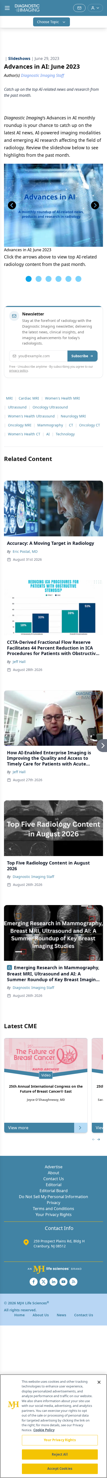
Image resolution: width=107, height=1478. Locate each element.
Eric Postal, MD (25, 551)
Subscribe (79, 356)
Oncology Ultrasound (50, 407)
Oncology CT (89, 425)
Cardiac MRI (29, 398)
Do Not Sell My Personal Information (53, 1196)
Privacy (53, 1202)
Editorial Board (54, 1190)
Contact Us (53, 1178)
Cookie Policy (43, 1430)
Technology (65, 434)
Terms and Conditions (53, 1208)
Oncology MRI (19, 425)
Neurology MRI (73, 416)
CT (71, 425)
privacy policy (18, 370)
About (53, 1172)
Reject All (59, 1454)
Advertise (53, 1167)
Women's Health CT (24, 434)
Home (19, 1315)
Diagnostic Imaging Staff (33, 876)
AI (48, 434)
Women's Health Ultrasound (31, 416)
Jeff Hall (19, 661)
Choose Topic (48, 21)
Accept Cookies (59, 1468)
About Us (41, 1315)
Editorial (53, 1184)
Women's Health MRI (62, 398)
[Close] (99, 1382)
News (61, 1315)
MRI (9, 398)
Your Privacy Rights (54, 1214)
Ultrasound (17, 407)
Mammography (50, 425)
